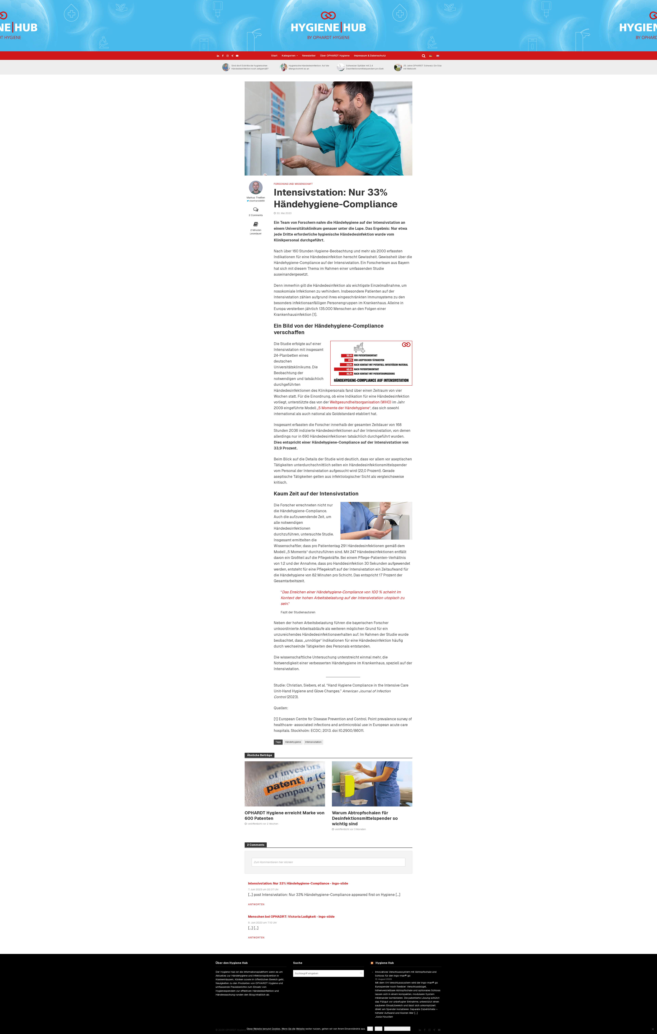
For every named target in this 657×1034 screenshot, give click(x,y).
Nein (378, 1028)
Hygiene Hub (385, 963)
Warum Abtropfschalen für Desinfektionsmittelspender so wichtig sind (365, 818)
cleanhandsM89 (257, 200)
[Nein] (652, 1029)
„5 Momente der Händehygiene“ (344, 408)
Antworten (256, 904)
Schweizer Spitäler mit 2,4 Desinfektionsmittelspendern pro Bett (358, 67)
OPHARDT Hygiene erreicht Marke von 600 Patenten (285, 815)
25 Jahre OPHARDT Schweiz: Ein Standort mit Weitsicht (418, 67)
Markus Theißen (256, 197)
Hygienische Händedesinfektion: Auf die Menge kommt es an (302, 67)
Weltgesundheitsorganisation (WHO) (360, 402)
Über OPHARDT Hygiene (335, 55)
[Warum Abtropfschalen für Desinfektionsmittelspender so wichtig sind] (372, 783)
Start (274, 55)
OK (370, 1028)
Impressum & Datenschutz (370, 55)
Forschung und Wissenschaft (293, 183)
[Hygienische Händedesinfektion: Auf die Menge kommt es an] (276, 67)
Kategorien (288, 55)
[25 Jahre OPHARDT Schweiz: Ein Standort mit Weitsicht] (391, 67)
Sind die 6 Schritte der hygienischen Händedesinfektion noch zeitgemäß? (243, 67)
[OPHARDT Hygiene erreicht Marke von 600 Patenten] (285, 783)
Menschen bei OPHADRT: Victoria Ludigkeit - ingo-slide (291, 916)
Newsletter (309, 55)
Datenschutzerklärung (397, 1028)
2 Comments (256, 215)
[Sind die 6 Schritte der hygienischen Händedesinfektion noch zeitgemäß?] (219, 67)
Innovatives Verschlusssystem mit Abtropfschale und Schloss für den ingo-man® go (405, 973)
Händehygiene (293, 742)
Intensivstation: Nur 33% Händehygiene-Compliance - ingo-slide (298, 883)
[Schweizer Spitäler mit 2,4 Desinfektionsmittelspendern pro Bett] (334, 67)
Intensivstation (313, 742)
